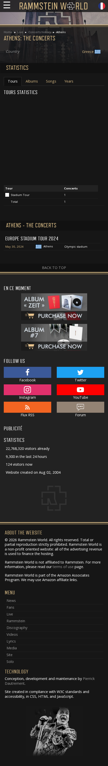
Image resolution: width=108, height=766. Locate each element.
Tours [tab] (13, 81)
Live (20, 32)
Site (10, 654)
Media (12, 648)
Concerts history (39, 32)
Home (8, 32)
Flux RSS (27, 414)
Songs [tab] (51, 81)
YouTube (80, 397)
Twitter (80, 380)
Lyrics (11, 641)
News (11, 600)
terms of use (63, 566)
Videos (12, 634)
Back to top (54, 267)
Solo (10, 661)
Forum (80, 414)
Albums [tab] (32, 81)
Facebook (27, 380)
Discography (17, 627)
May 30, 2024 (14, 246)
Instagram (27, 397)
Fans (10, 607)
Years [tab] (68, 81)
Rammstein (16, 620)
